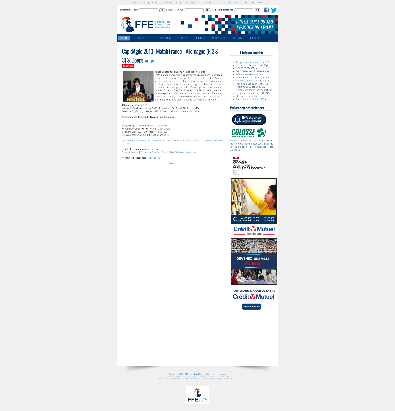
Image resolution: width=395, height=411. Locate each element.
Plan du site (140, 3)
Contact (155, 3)
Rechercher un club (174, 10)
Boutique (254, 38)
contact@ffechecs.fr (191, 378)
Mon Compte (190, 3)
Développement (218, 38)
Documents (199, 38)
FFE (151, 38)
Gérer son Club (209, 3)
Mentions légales (197, 374)
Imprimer (256, 3)
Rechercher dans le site (222, 10)
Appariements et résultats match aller (143, 140)
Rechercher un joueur (128, 10)
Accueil (124, 38)
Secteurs (183, 38)
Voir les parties (188, 152)
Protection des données (216, 374)
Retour (172, 163)
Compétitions (165, 38)
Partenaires (238, 38)
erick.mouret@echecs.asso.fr (224, 378)
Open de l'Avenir (130, 152)
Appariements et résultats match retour (189, 140)
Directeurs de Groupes (234, 3)
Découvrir (139, 38)
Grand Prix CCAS (170, 152)
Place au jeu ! (154, 157)
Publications (171, 3)
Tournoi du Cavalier (150, 152)
